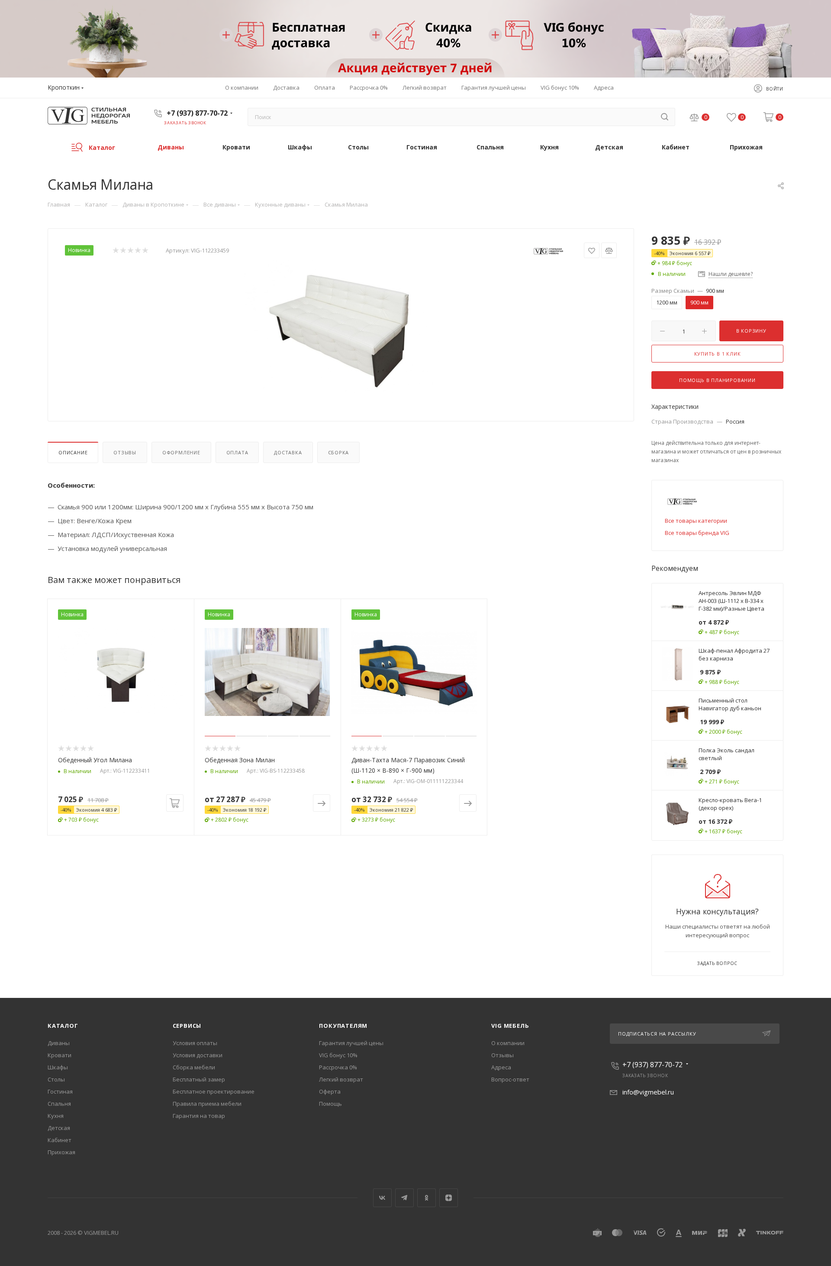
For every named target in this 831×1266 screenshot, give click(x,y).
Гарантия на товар (199, 1116)
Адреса (501, 1067)
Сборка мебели (194, 1067)
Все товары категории (696, 521)
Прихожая (61, 1152)
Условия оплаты (195, 1043)
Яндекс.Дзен (448, 1197)
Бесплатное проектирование (213, 1091)
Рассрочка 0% (338, 1067)
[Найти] (664, 117)
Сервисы (187, 1026)
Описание (72, 452)
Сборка (338, 452)
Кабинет (59, 1140)
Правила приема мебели (207, 1103)
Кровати (59, 1055)
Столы (56, 1079)
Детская (59, 1128)
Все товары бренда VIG (697, 533)
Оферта (330, 1091)
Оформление (181, 452)
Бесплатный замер (199, 1079)
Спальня (59, 1103)
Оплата (237, 452)
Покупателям (343, 1026)
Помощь (330, 1103)
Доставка (288, 452)
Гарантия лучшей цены (351, 1043)
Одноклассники (426, 1197)
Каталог (63, 1026)
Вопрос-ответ (510, 1079)
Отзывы (124, 452)
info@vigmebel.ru (648, 1092)
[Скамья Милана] (341, 328)
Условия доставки (197, 1055)
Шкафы (58, 1067)
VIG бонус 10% (338, 1055)
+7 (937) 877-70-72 (197, 113)
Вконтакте (382, 1197)
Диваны (59, 1043)
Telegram (404, 1197)
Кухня (56, 1116)
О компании (508, 1043)
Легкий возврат (341, 1079)
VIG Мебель (510, 1026)
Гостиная (60, 1091)
